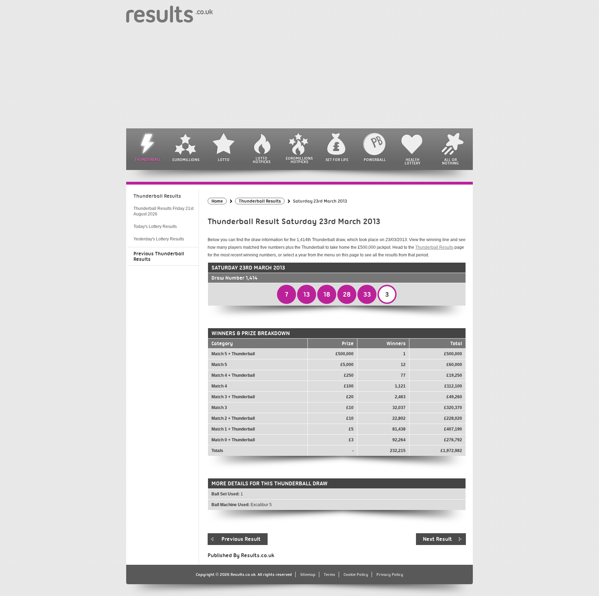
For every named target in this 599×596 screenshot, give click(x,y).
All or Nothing (450, 161)
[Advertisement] (299, 76)
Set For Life (336, 159)
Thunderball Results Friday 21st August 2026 (163, 211)
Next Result (437, 539)
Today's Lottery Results (155, 226)
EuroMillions (185, 159)
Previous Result (241, 539)
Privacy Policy (389, 574)
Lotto (223, 159)
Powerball (375, 159)
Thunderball (148, 159)
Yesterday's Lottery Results (158, 239)
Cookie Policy (356, 574)
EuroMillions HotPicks (299, 160)
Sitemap (307, 574)
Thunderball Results (434, 247)
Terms (329, 574)
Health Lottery (412, 161)
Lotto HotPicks (261, 160)
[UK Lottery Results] (169, 13)
